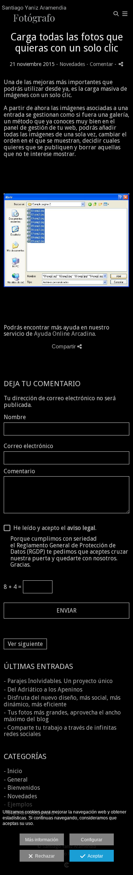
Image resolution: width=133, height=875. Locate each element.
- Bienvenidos (22, 787)
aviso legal (81, 527)
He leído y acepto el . (53, 528)
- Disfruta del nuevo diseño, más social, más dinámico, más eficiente (62, 701)
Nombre (15, 417)
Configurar (91, 839)
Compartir (64, 346)
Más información (41, 839)
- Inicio (13, 771)
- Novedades (20, 796)
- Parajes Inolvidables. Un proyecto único (58, 681)
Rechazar (44, 856)
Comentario (19, 471)
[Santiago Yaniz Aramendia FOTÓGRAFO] (34, 14)
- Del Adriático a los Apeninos (43, 689)
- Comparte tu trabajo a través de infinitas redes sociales (60, 731)
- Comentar (100, 64)
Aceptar (94, 856)
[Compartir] (121, 64)
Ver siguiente (25, 643)
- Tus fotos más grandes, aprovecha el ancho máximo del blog (62, 716)
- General (16, 779)
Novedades (72, 64)
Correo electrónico (28, 446)
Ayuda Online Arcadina (64, 333)
